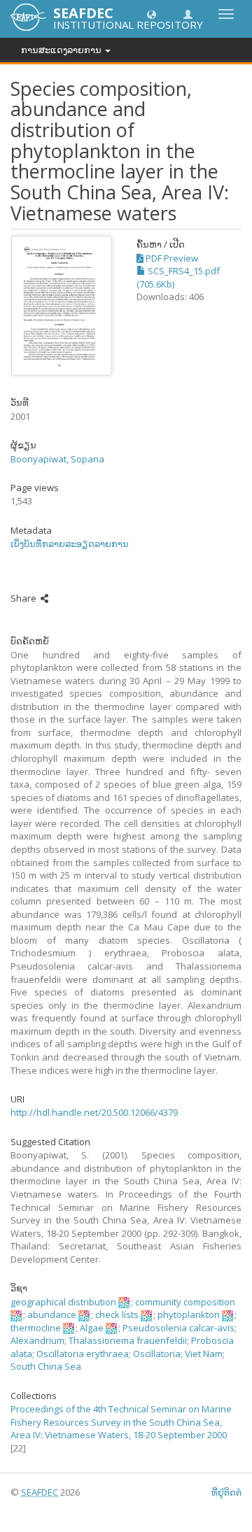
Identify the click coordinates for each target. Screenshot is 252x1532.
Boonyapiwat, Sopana (57, 459)
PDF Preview (171, 258)
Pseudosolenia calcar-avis (178, 1327)
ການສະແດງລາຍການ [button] (62, 49)
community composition (185, 1302)
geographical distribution (63, 1302)
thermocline (35, 1327)
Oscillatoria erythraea (82, 1353)
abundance (51, 1314)
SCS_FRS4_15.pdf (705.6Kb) (178, 277)
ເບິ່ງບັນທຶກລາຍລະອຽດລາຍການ (69, 543)
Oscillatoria (157, 1353)
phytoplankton (189, 1314)
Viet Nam (204, 1353)
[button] (151, 13)
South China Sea (45, 1366)
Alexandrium (37, 1340)
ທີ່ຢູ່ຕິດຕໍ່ (226, 1492)
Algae (92, 1327)
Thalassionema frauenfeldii (128, 1340)
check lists (117, 1314)
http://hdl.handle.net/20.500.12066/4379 (94, 1112)
